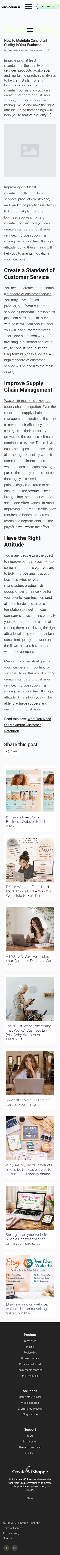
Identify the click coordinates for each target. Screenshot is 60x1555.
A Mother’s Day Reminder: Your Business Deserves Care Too (30, 960)
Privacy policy (11, 1533)
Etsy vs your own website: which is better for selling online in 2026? (27, 1308)
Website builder (30, 1402)
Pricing (30, 1346)
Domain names (30, 1358)
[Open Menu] (28, 6)
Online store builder (30, 1397)
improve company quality (27, 561)
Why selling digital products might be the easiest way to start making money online (29, 1169)
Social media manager (30, 1370)
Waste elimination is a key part (27, 401)
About (30, 1498)
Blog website (30, 1414)
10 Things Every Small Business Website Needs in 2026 (28, 821)
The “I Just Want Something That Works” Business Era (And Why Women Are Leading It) (29, 1032)
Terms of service (13, 1528)
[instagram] (15, 1548)
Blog (30, 1435)
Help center (30, 1441)
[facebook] (6, 1548)
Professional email (30, 1364)
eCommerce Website (30, 1408)
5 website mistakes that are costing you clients (28, 1102)
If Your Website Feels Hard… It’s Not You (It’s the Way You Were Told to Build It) (29, 891)
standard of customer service (29, 294)
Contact (30, 1453)
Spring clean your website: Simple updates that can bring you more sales (27, 1239)
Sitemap (8, 1538)
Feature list (30, 1352)
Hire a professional (30, 1447)
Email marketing (30, 1375)
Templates (30, 1341)
